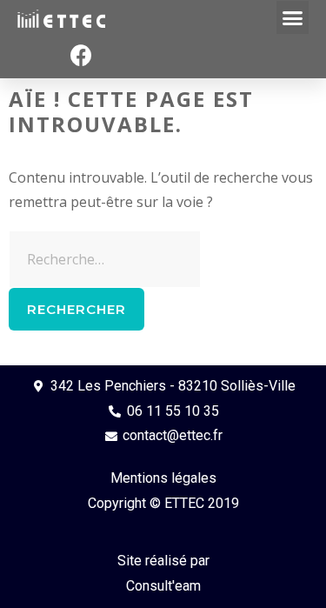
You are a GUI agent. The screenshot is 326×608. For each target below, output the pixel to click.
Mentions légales (163, 478)
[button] (292, 17)
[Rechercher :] (105, 259)
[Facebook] (81, 55)
